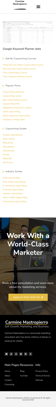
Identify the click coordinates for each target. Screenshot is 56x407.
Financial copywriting (13, 189)
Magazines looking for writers (17, 107)
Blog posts (8, 142)
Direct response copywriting (16, 115)
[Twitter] (25, 354)
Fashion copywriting (12, 193)
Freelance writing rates (14, 119)
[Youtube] (6, 354)
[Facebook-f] (30, 354)
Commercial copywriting (14, 201)
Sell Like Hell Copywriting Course (19, 68)
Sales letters (9, 138)
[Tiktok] (11, 354)
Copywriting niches (12, 95)
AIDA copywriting (11, 111)
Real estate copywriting (14, 181)
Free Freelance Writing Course (17, 76)
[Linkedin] (21, 354)
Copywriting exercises (13, 91)
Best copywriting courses (15, 99)
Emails (6, 154)
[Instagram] (16, 354)
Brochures (8, 162)
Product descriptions (13, 134)
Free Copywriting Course (15, 72)
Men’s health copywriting (15, 197)
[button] (38, 7)
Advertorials (9, 150)
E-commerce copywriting (15, 185)
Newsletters (9, 146)
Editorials (7, 158)
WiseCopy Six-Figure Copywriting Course (23, 64)
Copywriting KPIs (11, 103)
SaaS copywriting (11, 177)
